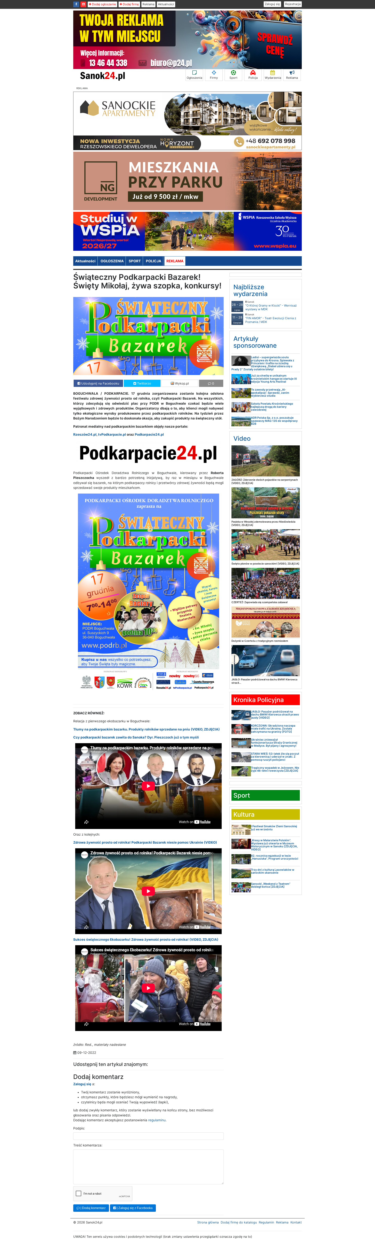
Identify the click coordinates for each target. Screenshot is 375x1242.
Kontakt (296, 1222)
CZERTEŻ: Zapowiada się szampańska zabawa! (259, 602)
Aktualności (166, 4)
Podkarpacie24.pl (149, 434)
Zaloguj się (272, 4)
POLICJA (153, 261)
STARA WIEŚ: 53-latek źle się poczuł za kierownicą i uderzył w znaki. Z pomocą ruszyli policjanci (275, 756)
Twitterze (143, 383)
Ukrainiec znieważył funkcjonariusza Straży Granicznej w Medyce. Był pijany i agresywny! (274, 742)
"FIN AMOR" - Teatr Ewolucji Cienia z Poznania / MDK (270, 318)
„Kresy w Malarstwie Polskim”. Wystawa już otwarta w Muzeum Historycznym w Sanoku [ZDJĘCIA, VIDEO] (274, 845)
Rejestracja (293, 4)
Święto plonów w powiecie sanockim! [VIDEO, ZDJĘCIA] (265, 563)
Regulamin (266, 1222)
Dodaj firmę (130, 4)
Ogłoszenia (194, 78)
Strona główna (208, 1222)
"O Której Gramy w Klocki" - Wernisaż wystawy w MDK (271, 305)
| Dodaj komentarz (93, 1208)
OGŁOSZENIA (112, 261)
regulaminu (157, 1120)
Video (242, 438)
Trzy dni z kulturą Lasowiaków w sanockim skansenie (272, 871)
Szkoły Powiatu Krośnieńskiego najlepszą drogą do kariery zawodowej (272, 406)
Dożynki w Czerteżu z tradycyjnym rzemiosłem (259, 640)
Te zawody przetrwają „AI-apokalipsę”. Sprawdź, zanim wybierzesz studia (270, 392)
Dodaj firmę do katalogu (239, 1222)
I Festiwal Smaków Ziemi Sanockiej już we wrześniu (274, 827)
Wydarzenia (273, 78)
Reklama (148, 4)
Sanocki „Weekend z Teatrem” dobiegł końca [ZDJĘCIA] (270, 885)
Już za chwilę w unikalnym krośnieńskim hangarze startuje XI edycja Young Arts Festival (274, 378)
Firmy (214, 78)
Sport (233, 78)
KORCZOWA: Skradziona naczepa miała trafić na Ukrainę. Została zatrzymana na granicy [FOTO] (273, 728)
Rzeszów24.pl (84, 434)
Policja (253, 78)
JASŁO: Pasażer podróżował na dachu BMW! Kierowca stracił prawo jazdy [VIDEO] (275, 714)
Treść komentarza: (87, 1145)
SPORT (135, 261)
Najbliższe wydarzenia (250, 290)
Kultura (243, 814)
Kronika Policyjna (258, 700)
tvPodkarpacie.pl (112, 434)
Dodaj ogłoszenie (103, 4)
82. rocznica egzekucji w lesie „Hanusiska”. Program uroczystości (274, 857)
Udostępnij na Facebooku (99, 383)
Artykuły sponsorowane (255, 342)
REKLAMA (174, 261)
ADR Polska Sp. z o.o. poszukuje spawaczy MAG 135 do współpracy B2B (274, 420)
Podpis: (79, 1128)
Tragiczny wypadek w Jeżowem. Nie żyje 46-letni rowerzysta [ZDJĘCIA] (275, 769)
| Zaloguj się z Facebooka (134, 1208)
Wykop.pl (181, 383)
